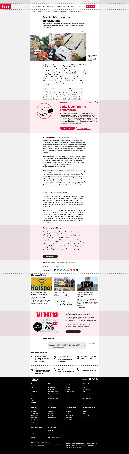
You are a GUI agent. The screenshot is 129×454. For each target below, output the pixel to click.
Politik (38, 11)
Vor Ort (67, 413)
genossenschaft (87, 389)
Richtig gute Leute (53, 391)
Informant (68, 445)
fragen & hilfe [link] (49, 1)
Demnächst (68, 411)
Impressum (81, 445)
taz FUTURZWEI (86, 413)
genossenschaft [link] (87, 1)
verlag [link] (32, 1)
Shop (32, 435)
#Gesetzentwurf (72, 262)
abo (84, 387)
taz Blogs (85, 411)
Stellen (67, 394)
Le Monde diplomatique (89, 416)
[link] (34, 6)
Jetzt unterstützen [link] (50, 256)
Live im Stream (69, 415)
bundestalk (34, 411)
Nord (32, 400)
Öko (32, 389)
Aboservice (51, 433)
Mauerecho (34, 417)
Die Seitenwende (70, 391)
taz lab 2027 (69, 420)
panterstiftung (86, 396)
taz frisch (50, 413)
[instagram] (97, 380)
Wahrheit (33, 402)
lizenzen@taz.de (41, 445)
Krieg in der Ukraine (53, 398)
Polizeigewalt (51, 387)
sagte (76, 212)
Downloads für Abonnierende (55, 437)
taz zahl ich (85, 391)
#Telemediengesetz (60, 262)
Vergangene (69, 417)
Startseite (33, 11)
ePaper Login (51, 435)
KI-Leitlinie (94, 443)
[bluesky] (93, 380)
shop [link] (44, 1)
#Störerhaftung (51, 262)
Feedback (50, 430)
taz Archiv (85, 418)
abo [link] (82, 1)
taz (35, 379)
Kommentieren (52, 266)
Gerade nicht (91, 102)
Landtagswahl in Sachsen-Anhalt (55, 395)
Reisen (33, 431)
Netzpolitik (43, 11)
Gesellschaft (34, 391)
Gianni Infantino (52, 389)
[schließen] (96, 102)
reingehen (33, 422)
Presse (67, 396)
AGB (85, 445)
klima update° (34, 415)
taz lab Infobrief (52, 417)
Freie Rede (34, 420)
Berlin (32, 398)
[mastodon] (90, 380)
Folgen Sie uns (85, 379)
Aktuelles (68, 387)
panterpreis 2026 (87, 398)
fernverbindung (35, 413)
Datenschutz (74, 445)
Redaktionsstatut (75, 443)
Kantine (33, 433)
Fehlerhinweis (59, 266)
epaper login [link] (94, 1)
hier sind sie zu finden (58, 347)
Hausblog (68, 389)
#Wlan (66, 262)
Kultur (32, 394)
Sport (32, 396)
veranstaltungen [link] (38, 1)
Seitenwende (90, 445)
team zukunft (51, 411)
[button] (97, 6)
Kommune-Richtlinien (85, 443)
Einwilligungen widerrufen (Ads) (73, 447)
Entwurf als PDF (71, 73)
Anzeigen (33, 437)
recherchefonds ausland (89, 394)
